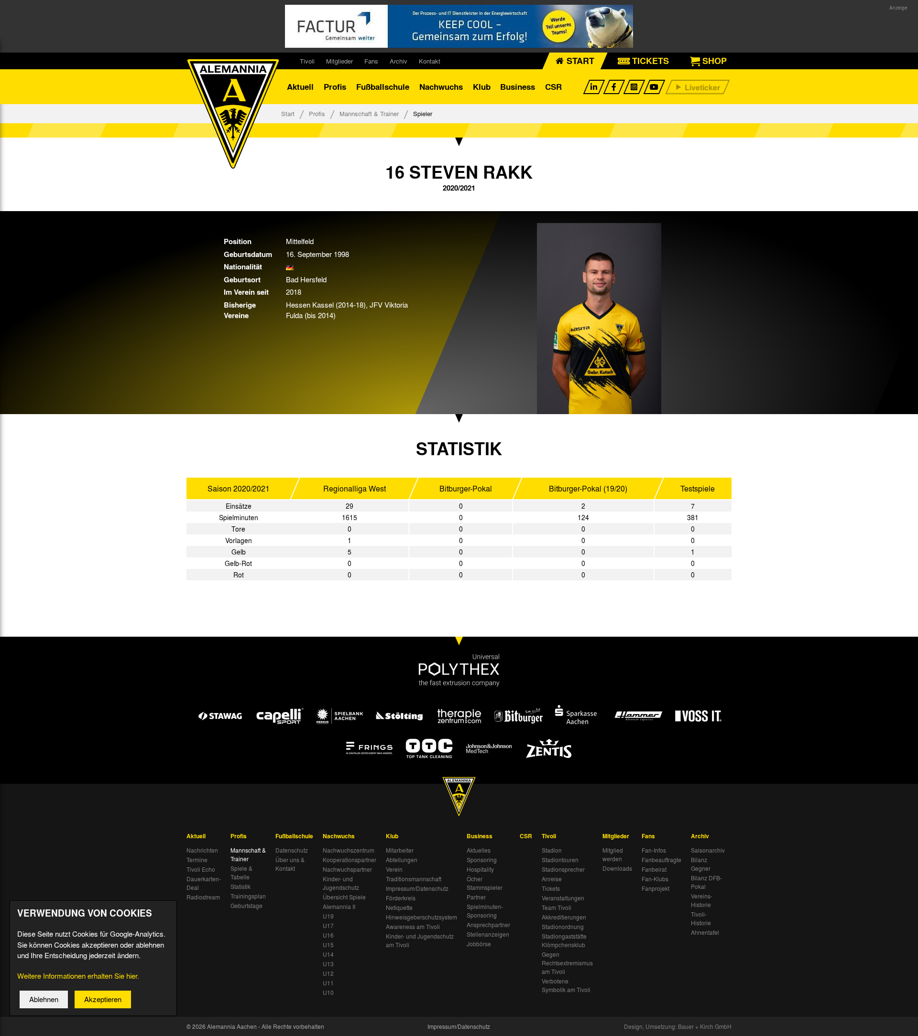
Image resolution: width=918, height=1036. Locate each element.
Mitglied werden (612, 854)
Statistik (240, 886)
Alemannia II (339, 906)
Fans (371, 60)
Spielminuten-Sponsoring (485, 910)
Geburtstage (246, 905)
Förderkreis (400, 898)
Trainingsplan (248, 896)
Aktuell (300, 87)
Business (517, 87)
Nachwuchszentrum (348, 850)
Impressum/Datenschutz (417, 888)
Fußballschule (382, 87)
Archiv (398, 60)
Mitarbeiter (400, 850)
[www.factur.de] (459, 26)
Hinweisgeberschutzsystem (421, 917)
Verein (394, 869)
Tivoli (307, 60)
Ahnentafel (705, 932)
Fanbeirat (654, 869)
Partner (476, 897)
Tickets (551, 888)
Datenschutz (291, 850)
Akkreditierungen (564, 917)
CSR (553, 87)
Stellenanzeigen (488, 934)
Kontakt (429, 60)
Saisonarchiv (708, 850)
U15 (328, 944)
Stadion (552, 850)
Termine (197, 859)
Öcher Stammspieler (485, 883)
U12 (328, 973)
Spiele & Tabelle (241, 872)
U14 (328, 954)
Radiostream (203, 897)
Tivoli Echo (200, 869)
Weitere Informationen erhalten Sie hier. (78, 976)
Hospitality (480, 869)
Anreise (552, 879)
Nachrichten (202, 850)
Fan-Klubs (655, 879)
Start (288, 113)
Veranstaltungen (563, 898)
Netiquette (399, 907)
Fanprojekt (655, 888)
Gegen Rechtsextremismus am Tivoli (567, 963)
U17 (328, 925)
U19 (328, 916)
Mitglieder (339, 60)
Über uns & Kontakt (290, 864)
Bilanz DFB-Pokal (706, 882)
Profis (335, 87)
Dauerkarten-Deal (203, 883)
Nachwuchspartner (347, 869)
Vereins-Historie (701, 900)
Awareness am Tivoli (413, 926)
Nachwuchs (441, 87)
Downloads (617, 868)
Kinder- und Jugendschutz (341, 883)
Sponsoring (482, 859)
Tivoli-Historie (701, 918)
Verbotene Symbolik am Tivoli (566, 985)
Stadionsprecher (563, 869)
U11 (328, 983)
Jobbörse (479, 944)
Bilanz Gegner (700, 864)
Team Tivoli (556, 907)
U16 (328, 935)
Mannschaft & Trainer (369, 113)
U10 (328, 992)
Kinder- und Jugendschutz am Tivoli (420, 940)
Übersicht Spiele (344, 897)
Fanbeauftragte (661, 859)
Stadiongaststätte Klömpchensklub (564, 940)
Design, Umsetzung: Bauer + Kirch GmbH (678, 1026)
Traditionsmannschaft (413, 879)
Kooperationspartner (349, 859)
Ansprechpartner (488, 924)
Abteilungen (401, 859)
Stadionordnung (563, 926)
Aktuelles (479, 850)
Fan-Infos (654, 850)
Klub (482, 87)
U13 (328, 964)
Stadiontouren (560, 859)
